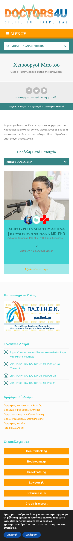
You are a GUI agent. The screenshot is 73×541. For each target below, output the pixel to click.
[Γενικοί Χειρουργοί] (36, 219)
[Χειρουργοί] (28, 220)
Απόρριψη (31, 534)
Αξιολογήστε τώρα (36, 269)
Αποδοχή (12, 534)
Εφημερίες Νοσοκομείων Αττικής (23, 405)
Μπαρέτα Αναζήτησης (27, 46)
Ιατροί (23, 106)
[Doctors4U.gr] (36, 14)
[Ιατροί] (44, 219)
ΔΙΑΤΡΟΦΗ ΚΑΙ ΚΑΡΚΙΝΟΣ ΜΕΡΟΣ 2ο (33, 383)
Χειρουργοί (35, 106)
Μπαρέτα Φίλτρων (19, 161)
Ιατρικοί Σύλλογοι (14, 427)
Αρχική (12, 106)
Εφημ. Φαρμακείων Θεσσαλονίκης (24, 418)
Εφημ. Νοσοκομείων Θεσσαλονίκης (24, 414)
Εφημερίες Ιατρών (14, 423)
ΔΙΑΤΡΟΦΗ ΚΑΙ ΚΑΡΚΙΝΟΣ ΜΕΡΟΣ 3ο (33, 375)
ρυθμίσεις (10, 528)
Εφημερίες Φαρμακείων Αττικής (22, 409)
